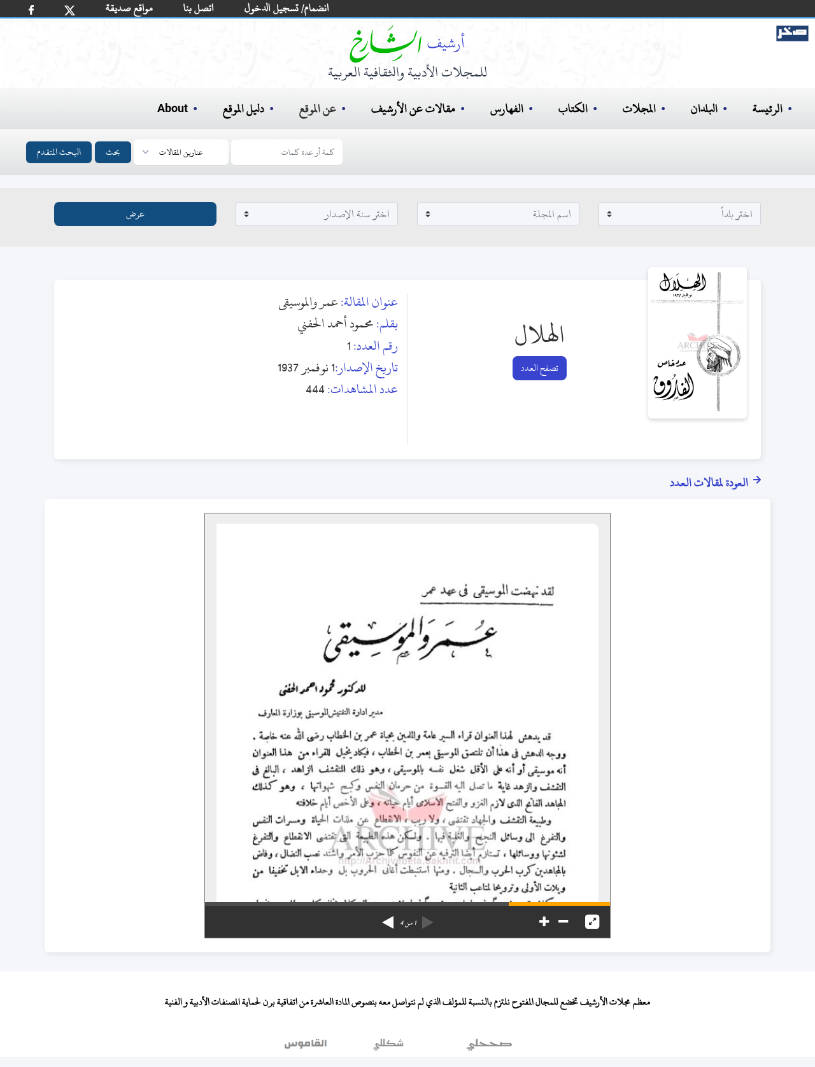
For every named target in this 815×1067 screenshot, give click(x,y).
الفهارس (506, 108)
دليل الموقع (243, 108)
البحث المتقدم (59, 152)
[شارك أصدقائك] (31, 10)
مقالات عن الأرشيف (413, 108)
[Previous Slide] (428, 918)
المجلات (639, 108)
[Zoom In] (544, 922)
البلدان (704, 108)
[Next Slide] (387, 918)
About (172, 108)
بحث (113, 152)
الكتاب (573, 108)
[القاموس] (307, 1047)
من (408, 923)
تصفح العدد (539, 367)
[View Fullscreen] (592, 922)
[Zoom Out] (563, 922)
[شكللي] (388, 1047)
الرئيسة (768, 108)
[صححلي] (489, 1047)
